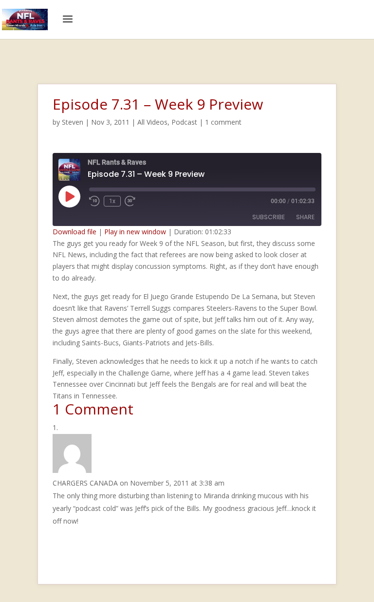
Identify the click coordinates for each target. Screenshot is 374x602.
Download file (74, 231)
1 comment (223, 122)
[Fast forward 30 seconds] (130, 201)
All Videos (152, 122)
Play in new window (135, 231)
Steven (72, 122)
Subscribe (268, 217)
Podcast (184, 122)
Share (305, 217)
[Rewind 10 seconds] (94, 201)
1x (112, 201)
